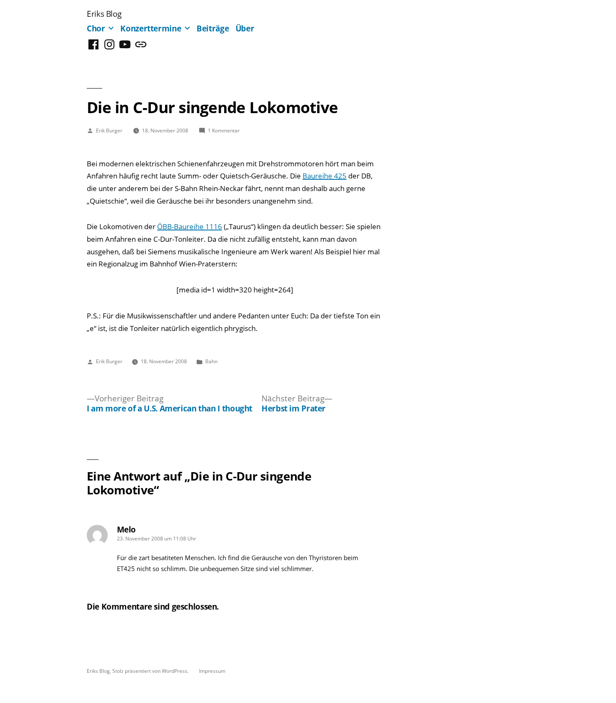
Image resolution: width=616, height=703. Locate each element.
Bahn (211, 361)
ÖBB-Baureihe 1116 (189, 226)
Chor (96, 28)
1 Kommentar (224, 130)
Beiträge (213, 28)
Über (245, 28)
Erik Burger (109, 130)
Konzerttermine (150, 28)
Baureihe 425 (325, 176)
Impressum (212, 670)
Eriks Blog (104, 13)
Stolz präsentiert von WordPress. (151, 670)
